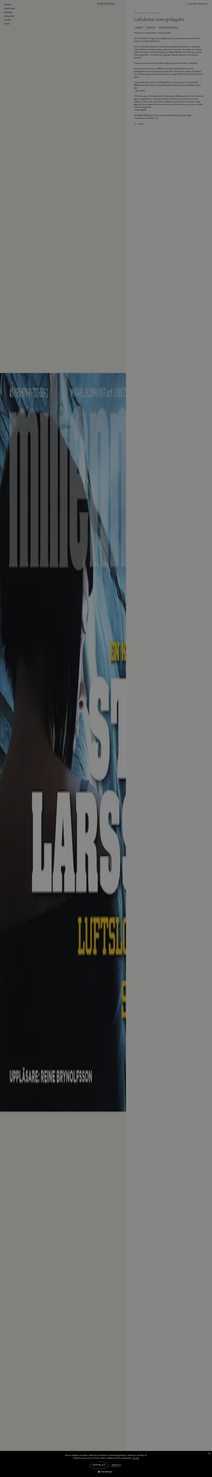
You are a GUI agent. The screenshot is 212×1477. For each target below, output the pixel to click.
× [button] (209, 1454)
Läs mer (136, 1458)
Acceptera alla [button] (98, 1465)
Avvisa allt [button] (116, 1465)
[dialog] (106, 738)
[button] (106, 1471)
